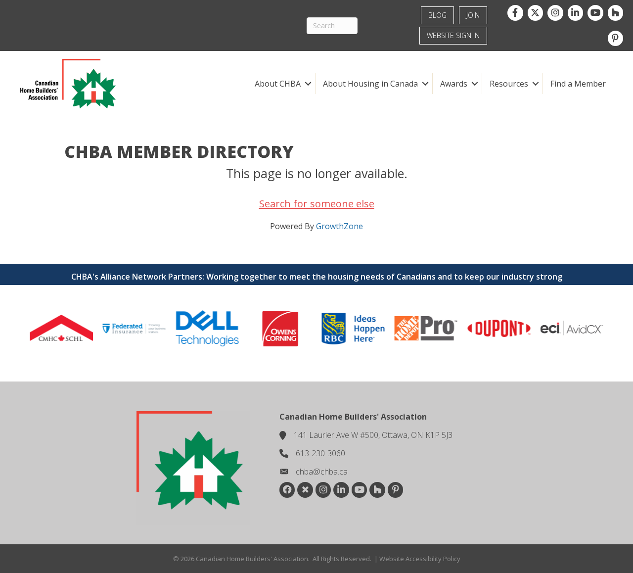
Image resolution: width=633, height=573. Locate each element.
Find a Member (578, 83)
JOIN (473, 15)
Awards (453, 83)
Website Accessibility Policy (419, 558)
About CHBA (278, 83)
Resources (509, 83)
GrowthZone (339, 226)
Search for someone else (316, 203)
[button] (308, 83)
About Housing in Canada (370, 83)
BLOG (437, 15)
